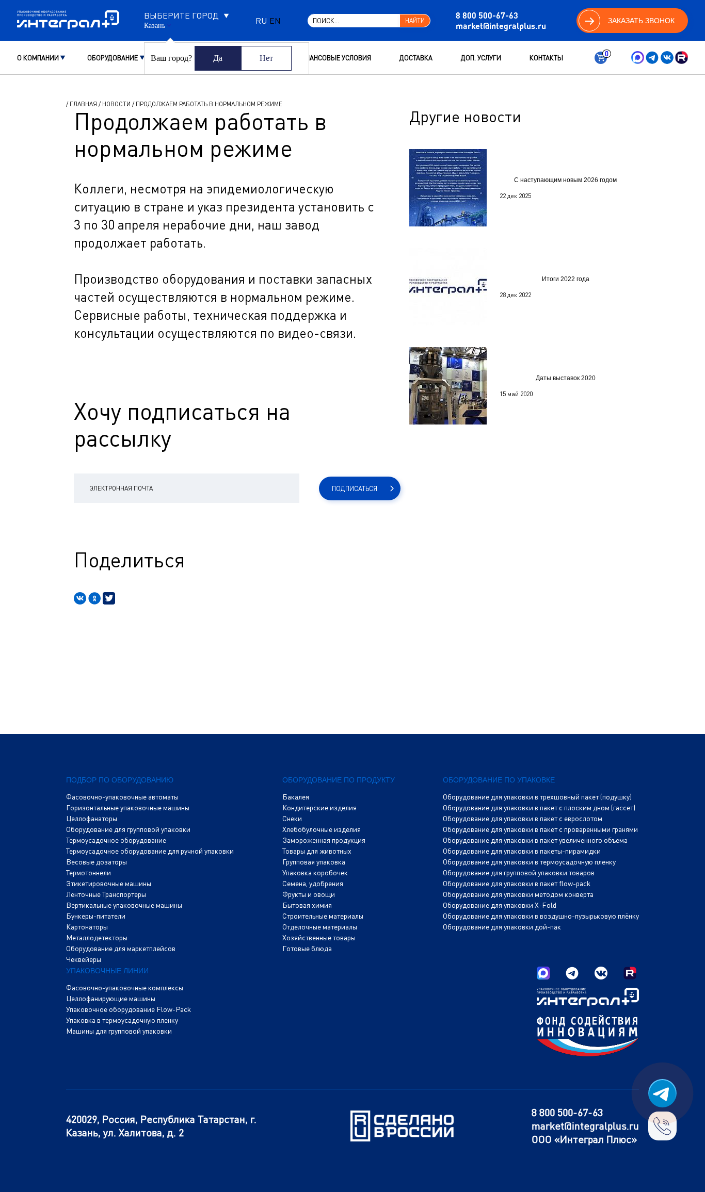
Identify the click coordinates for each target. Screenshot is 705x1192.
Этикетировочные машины (108, 883)
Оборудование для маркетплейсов (120, 948)
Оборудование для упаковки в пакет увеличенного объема (535, 840)
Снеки (292, 818)
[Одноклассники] (94, 598)
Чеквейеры (83, 959)
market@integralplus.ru (501, 25)
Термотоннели (88, 872)
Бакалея (295, 797)
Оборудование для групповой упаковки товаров (519, 872)
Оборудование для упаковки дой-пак (502, 926)
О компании (38, 58)
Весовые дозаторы (96, 862)
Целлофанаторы (91, 818)
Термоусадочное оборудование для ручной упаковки (150, 851)
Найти (415, 20)
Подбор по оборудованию (119, 780)
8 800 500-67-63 (487, 15)
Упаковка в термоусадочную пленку (122, 1020)
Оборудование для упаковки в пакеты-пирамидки (522, 851)
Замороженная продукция (323, 840)
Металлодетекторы (96, 937)
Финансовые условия (333, 58)
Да (217, 58)
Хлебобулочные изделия (321, 829)
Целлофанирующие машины (110, 998)
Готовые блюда (307, 948)
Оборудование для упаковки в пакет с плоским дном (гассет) (539, 807)
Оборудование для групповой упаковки (128, 829)
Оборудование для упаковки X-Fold (499, 905)
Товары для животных (316, 851)
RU (261, 20)
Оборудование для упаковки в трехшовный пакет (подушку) (537, 797)
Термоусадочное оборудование (116, 840)
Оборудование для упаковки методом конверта (518, 894)
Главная (83, 104)
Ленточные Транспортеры (106, 894)
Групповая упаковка (313, 862)
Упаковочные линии (107, 971)
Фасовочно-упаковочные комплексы (124, 987)
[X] (109, 598)
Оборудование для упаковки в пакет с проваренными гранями (540, 829)
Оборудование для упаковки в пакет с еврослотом (522, 818)
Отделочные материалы (319, 926)
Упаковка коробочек (315, 872)
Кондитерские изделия (319, 807)
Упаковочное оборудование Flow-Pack (128, 1009)
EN (275, 20)
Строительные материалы (322, 916)
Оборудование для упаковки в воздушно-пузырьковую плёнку (541, 916)
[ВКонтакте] (80, 598)
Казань (154, 25)
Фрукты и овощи (308, 894)
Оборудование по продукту (338, 780)
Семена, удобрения (312, 883)
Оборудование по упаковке (499, 780)
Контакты (546, 58)
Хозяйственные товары (319, 937)
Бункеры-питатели (95, 916)
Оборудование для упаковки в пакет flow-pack (516, 883)
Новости (116, 104)
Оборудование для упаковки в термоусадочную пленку (529, 862)
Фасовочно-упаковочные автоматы (122, 797)
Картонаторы (87, 926)
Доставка (415, 58)
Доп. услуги (481, 58)
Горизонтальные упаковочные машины (127, 807)
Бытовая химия (307, 905)
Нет (266, 58)
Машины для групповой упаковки (119, 1031)
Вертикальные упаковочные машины (124, 905)
